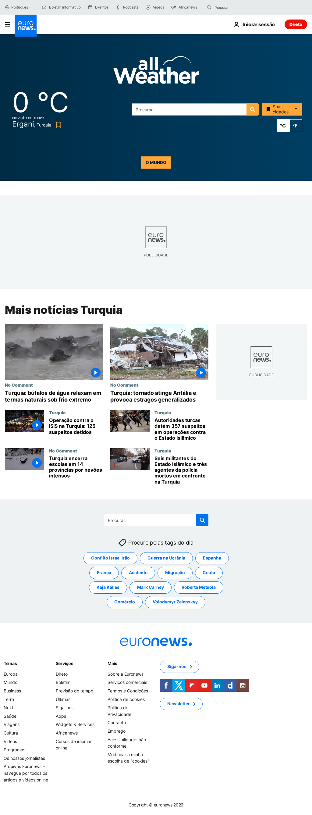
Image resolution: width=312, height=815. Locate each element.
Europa (11, 674)
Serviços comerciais (127, 682)
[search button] (209, 7)
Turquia (57, 412)
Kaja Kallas (108, 587)
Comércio (124, 601)
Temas (10, 663)
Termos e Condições (128, 690)
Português (19, 7)
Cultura (11, 732)
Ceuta (209, 572)
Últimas (63, 699)
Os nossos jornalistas (24, 758)
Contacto (117, 722)
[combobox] (240, 7)
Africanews (67, 732)
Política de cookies (126, 699)
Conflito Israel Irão (110, 557)
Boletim (63, 682)
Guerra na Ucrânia (166, 557)
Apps (61, 716)
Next (8, 707)
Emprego (117, 731)
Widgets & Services (75, 724)
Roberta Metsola (199, 587)
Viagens (12, 724)
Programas (14, 749)
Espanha (212, 557)
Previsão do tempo (74, 690)
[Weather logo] (156, 72)
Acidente (138, 572)
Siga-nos (64, 707)
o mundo (156, 162)
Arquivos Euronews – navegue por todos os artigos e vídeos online (26, 773)
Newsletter (178, 703)
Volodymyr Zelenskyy (175, 601)
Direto (295, 24)
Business (12, 690)
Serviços (64, 663)
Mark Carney (150, 587)
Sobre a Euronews (126, 674)
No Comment (19, 384)
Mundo (10, 682)
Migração (175, 572)
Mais (112, 663)
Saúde (10, 716)
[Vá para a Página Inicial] (26, 26)
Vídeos (10, 741)
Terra (9, 699)
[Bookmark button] (57, 125)
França (104, 572)
